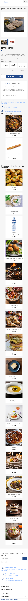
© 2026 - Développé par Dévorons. (9, 599)
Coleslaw (14, 541)
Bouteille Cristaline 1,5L (14, 234)
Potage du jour (14, 400)
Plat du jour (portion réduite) (14, 423)
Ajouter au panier (14, 76)
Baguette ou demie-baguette (14, 157)
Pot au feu (14, 282)
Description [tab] (7, 83)
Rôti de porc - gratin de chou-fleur (14, 471)
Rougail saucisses (14, 305)
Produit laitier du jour (14, 376)
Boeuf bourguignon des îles (14, 494)
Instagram (6, 562)
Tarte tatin (14, 447)
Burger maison (14, 353)
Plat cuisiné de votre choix (14, 133)
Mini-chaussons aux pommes (14, 329)
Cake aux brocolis (14, 211)
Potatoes (14, 187)
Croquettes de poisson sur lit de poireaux (14, 258)
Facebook (2, 562)
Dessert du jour (14, 518)
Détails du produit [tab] (17, 83)
